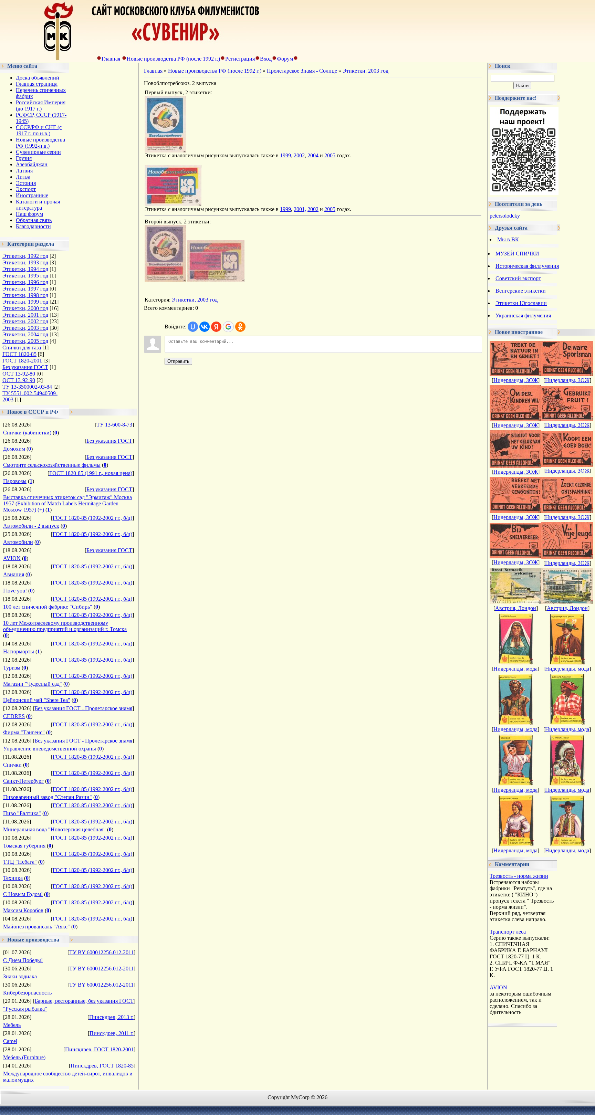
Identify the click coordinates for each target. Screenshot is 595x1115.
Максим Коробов (23, 910)
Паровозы (15, 481)
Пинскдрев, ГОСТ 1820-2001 (99, 1049)
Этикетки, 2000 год (25, 308)
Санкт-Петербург (23, 781)
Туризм (11, 668)
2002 (299, 155)
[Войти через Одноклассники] (240, 327)
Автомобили (18, 542)
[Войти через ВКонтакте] (204, 327)
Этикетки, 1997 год (25, 289)
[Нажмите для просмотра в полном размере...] (165, 151)
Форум (285, 59)
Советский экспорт (518, 278)
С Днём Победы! (23, 960)
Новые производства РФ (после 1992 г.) (173, 59)
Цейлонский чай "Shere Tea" (36, 700)
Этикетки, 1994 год (25, 269)
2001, (300, 209)
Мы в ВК (508, 239)
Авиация (13, 574)
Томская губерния (24, 846)
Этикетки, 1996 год (25, 282)
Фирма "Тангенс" (24, 732)
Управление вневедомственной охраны (49, 748)
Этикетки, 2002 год (25, 321)
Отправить (178, 361)
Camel (10, 1041)
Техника (13, 878)
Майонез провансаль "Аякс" (36, 926)
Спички (12, 765)
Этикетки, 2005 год (25, 341)
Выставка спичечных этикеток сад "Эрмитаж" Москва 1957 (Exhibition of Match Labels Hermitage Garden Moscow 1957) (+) (67, 503)
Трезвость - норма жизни (519, 876)
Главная (111, 59)
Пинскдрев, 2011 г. (112, 1033)
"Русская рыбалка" (25, 1009)
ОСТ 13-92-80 (18, 374)
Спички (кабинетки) (27, 432)
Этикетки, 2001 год (25, 315)
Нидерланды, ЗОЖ (515, 380)
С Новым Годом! (23, 894)
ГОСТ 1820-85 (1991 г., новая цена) (90, 473)
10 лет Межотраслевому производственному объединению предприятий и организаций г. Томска (65, 626)
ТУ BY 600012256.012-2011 (101, 952)
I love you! (15, 590)
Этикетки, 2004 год (25, 334)
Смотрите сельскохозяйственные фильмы (52, 465)
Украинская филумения (523, 315)
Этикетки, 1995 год (25, 275)
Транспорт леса (508, 932)
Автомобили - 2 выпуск (31, 526)
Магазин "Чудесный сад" (32, 684)
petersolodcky (505, 216)
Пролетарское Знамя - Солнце (302, 71)
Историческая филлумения (527, 266)
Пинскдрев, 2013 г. (111, 1017)
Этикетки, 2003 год (25, 328)
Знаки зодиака (20, 976)
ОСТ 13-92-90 (18, 380)
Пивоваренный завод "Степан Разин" (47, 797)
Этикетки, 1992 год (25, 256)
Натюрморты (18, 651)
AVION (12, 558)
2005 (329, 155)
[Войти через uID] (193, 327)
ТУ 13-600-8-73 (114, 425)
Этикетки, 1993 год (25, 262)
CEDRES (14, 716)
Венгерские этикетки (520, 291)
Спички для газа (21, 347)
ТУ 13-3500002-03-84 (27, 387)
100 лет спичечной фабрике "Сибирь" (47, 607)
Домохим (14, 449)
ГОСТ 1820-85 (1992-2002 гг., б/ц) (92, 518)
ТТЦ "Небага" (20, 862)
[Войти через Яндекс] (216, 327)
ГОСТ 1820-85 (19, 354)
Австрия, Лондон (515, 608)
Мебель (12, 1025)
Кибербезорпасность (27, 993)
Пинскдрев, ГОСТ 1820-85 (102, 1066)
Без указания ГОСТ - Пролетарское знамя (83, 708)
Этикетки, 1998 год (25, 295)
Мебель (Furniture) (24, 1057)
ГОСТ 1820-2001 (22, 361)
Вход (266, 59)
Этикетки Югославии (521, 303)
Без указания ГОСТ (25, 367)
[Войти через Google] (228, 326)
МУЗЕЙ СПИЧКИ (517, 253)
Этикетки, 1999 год (25, 302)
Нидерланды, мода (515, 669)
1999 (285, 155)
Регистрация (240, 59)
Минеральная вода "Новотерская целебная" (54, 829)
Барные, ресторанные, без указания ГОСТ (84, 1001)
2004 (313, 155)
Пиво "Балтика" (22, 813)
